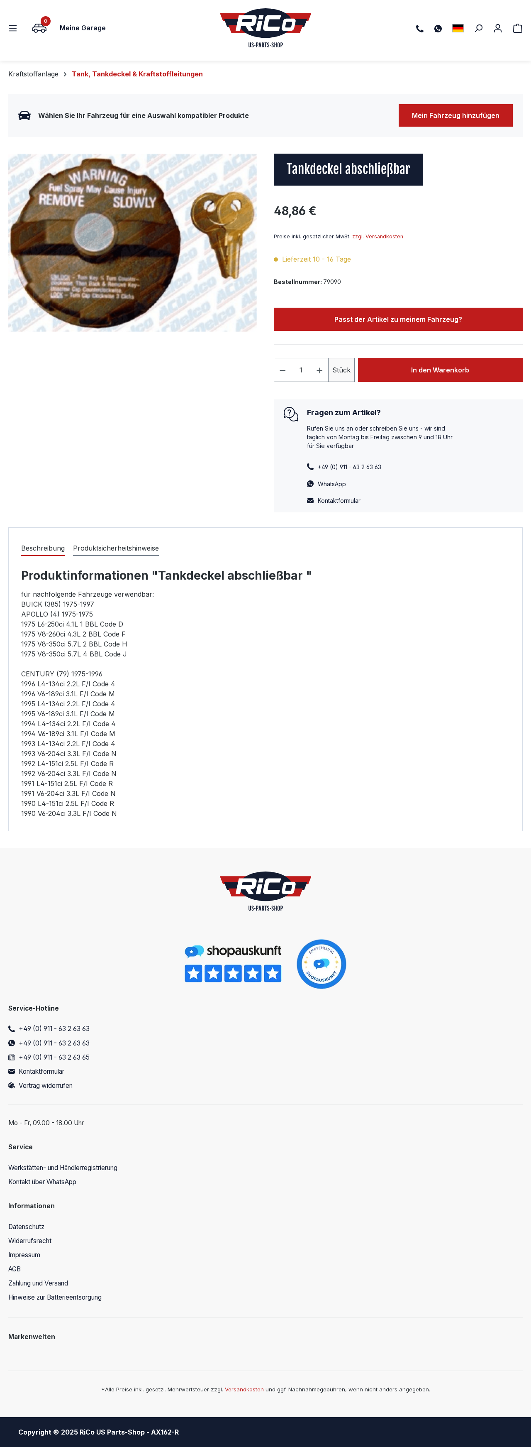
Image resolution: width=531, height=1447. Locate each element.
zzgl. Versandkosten (377, 236)
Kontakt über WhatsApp (42, 1182)
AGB (14, 1269)
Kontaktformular (339, 500)
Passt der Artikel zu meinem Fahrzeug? (398, 319)
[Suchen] (478, 28)
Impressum (24, 1255)
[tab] (43, 548)
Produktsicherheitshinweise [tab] (116, 548)
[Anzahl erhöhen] (320, 370)
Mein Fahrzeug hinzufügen (455, 115)
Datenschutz (26, 1227)
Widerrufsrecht (29, 1241)
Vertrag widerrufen (46, 1086)
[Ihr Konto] (498, 27)
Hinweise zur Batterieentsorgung (55, 1297)
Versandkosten (244, 1389)
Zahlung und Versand (38, 1283)
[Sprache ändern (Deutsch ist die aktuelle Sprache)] (458, 28)
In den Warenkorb (440, 370)
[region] (133, 243)
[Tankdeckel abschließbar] (132, 243)
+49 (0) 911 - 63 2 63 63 (54, 1029)
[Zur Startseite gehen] (266, 27)
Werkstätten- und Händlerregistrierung (62, 1168)
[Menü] (15, 27)
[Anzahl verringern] (282, 370)
